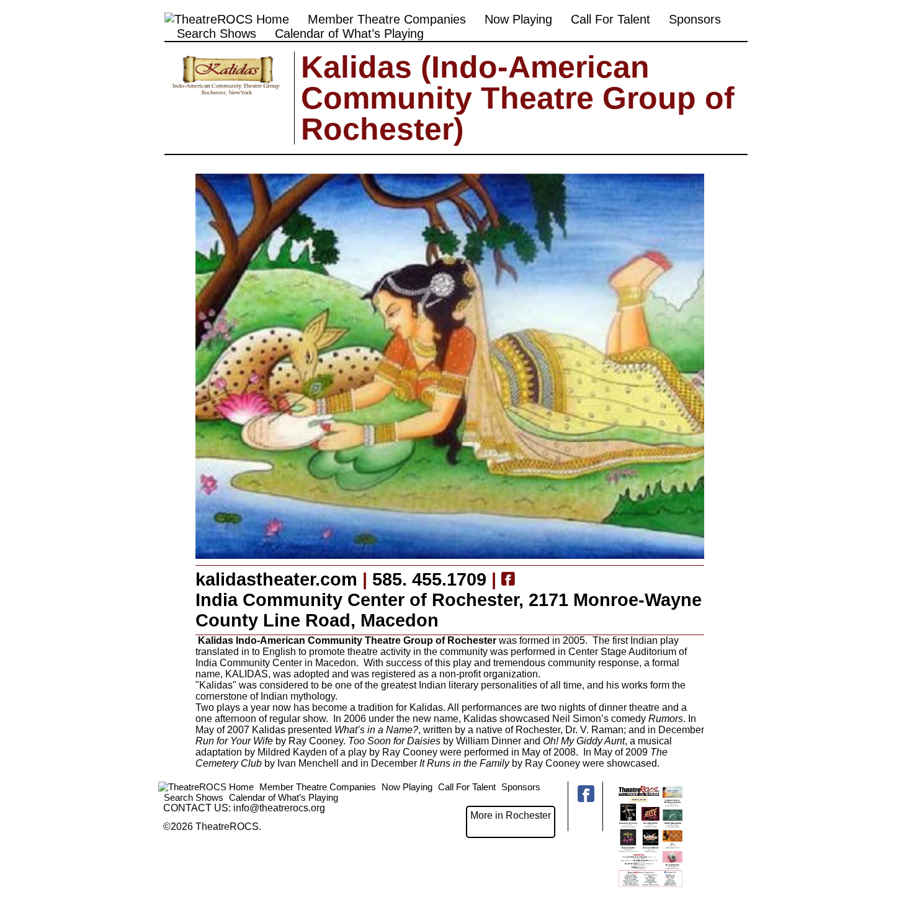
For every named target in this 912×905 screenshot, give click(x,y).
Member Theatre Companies (387, 19)
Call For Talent (610, 19)
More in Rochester (510, 815)
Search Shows (216, 33)
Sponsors (695, 19)
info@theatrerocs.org (279, 808)
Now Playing (518, 19)
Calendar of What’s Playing (349, 33)
